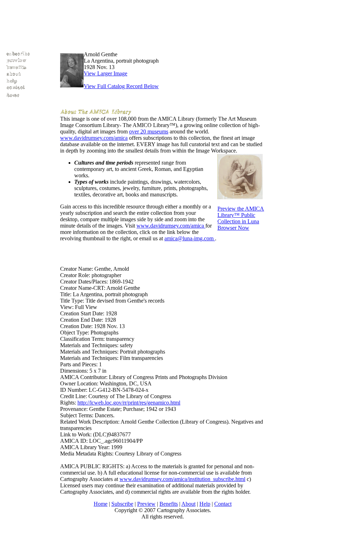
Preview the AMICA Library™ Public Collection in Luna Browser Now (240, 218)
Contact (223, 504)
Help (204, 504)
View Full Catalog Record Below (121, 86)
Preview (146, 504)
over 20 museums (148, 131)
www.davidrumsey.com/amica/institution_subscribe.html (182, 479)
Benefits (168, 504)
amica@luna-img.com (189, 238)
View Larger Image (105, 73)
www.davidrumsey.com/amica (94, 138)
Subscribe (122, 504)
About (188, 504)
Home (100, 504)
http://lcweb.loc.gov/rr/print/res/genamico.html (128, 403)
